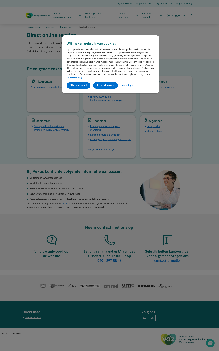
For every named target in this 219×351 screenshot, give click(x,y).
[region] (110, 64)
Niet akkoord (78, 85)
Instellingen (128, 85)
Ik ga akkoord (105, 85)
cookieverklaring (74, 77)
